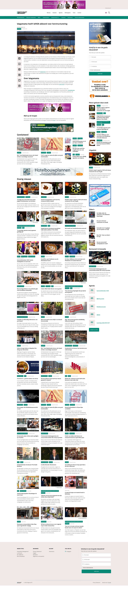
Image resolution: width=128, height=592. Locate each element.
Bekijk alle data (94, 329)
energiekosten (71, 90)
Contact (79, 12)
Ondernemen (46, 17)
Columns (63, 17)
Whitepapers (68, 12)
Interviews (70, 17)
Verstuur (100, 73)
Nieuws (48, 12)
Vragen (34, 553)
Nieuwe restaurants (31, 17)
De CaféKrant (20, 554)
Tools (74, 12)
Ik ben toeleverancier (95, 70)
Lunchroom (19, 553)
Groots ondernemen (79, 17)
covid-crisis (61, 84)
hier (54, 120)
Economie (19, 28)
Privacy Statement (37, 551)
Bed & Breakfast (21, 556)
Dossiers (55, 12)
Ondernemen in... (55, 17)
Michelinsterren (20, 17)
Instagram (69, 551)
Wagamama (43, 71)
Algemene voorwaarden (38, 556)
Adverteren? (108, 8)
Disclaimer (35, 554)
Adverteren (51, 551)
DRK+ (39, 17)
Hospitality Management (23, 551)
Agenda (60, 12)
